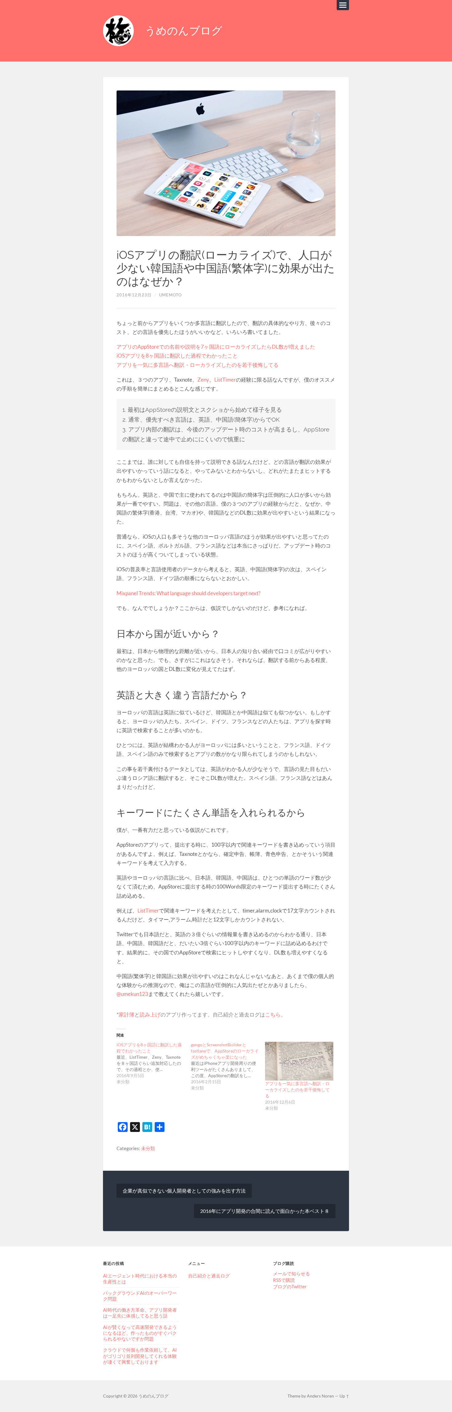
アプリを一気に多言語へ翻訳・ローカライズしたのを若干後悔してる (198, 365)
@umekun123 (132, 994)
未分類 (148, 1148)
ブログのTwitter (290, 1286)
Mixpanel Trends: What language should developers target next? (188, 593)
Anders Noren (320, 1396)
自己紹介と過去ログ (209, 1275)
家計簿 (126, 1014)
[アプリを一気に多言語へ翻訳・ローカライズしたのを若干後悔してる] (299, 1061)
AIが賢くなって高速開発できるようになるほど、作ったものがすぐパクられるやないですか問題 (140, 1333)
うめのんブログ (183, 30)
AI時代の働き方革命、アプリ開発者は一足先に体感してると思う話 (140, 1312)
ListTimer (225, 379)
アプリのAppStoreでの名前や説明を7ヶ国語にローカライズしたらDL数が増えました (216, 346)
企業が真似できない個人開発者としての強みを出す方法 (184, 1190)
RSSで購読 (284, 1280)
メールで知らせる (291, 1273)
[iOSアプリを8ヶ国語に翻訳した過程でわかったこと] (154, 1063)
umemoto (170, 294)
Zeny (203, 379)
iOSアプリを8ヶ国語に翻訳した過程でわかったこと (177, 355)
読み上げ (150, 1014)
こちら (273, 1014)
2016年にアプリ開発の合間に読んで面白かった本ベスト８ (264, 1211)
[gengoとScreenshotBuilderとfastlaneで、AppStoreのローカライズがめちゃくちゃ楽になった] (228, 1066)
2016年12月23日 (134, 294)
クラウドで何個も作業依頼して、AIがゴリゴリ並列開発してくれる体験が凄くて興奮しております (140, 1355)
